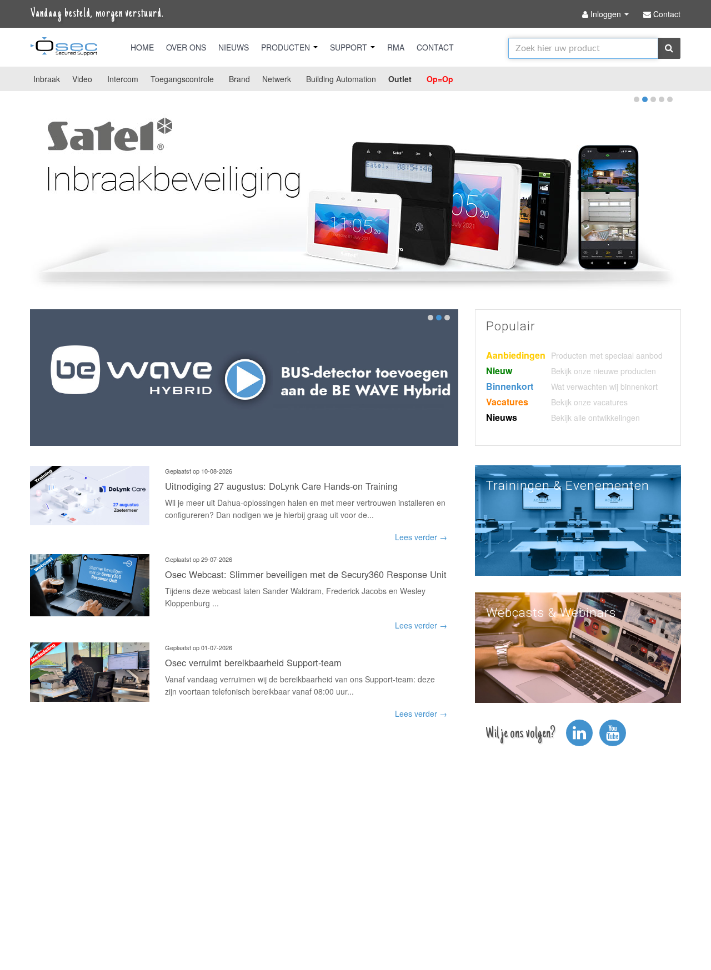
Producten (286, 47)
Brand (239, 78)
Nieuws (233, 47)
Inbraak (46, 78)
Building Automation (341, 78)
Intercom (122, 78)
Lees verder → (421, 536)
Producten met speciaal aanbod (607, 355)
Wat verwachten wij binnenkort (604, 386)
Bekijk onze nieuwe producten (603, 370)
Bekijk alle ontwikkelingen (595, 417)
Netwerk (276, 78)
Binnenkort (509, 386)
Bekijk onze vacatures (589, 402)
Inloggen (605, 13)
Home (142, 47)
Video (82, 78)
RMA (395, 47)
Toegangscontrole (182, 78)
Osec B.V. (64, 48)
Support (349, 47)
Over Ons (186, 47)
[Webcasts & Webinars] (578, 646)
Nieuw (499, 370)
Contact (435, 47)
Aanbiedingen (515, 355)
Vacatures (507, 401)
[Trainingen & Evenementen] (578, 519)
